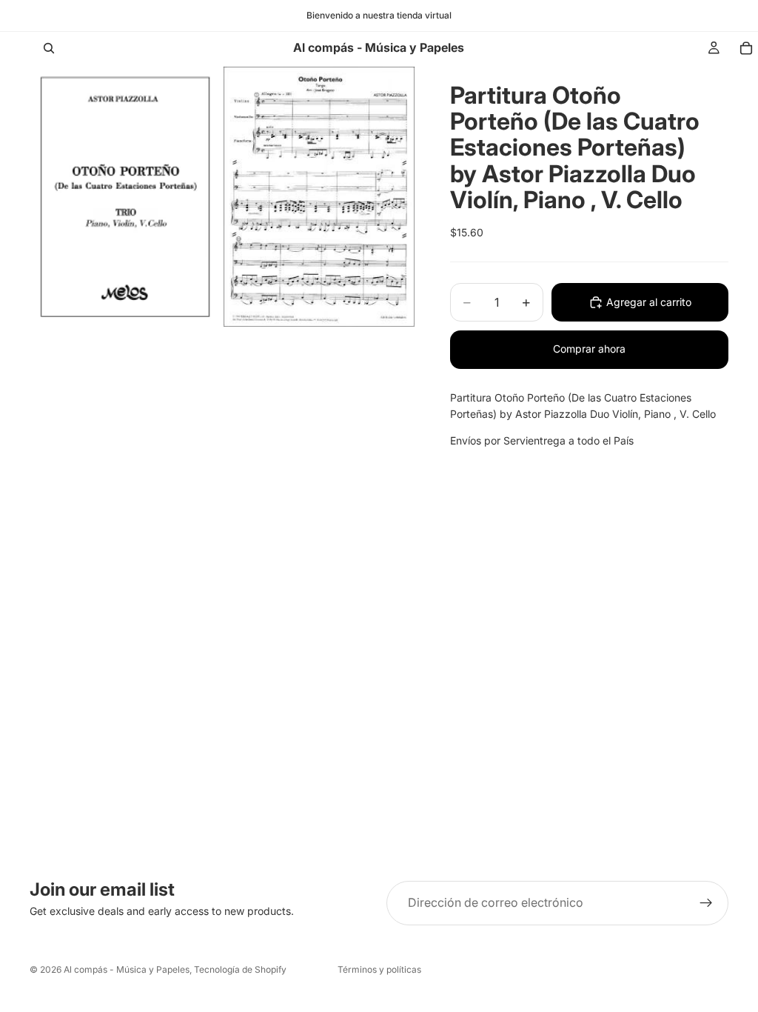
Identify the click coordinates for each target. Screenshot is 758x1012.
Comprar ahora (589, 348)
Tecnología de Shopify (240, 969)
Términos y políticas (379, 969)
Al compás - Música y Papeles (127, 969)
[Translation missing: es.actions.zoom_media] (125, 196)
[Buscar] (49, 48)
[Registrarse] (706, 903)
